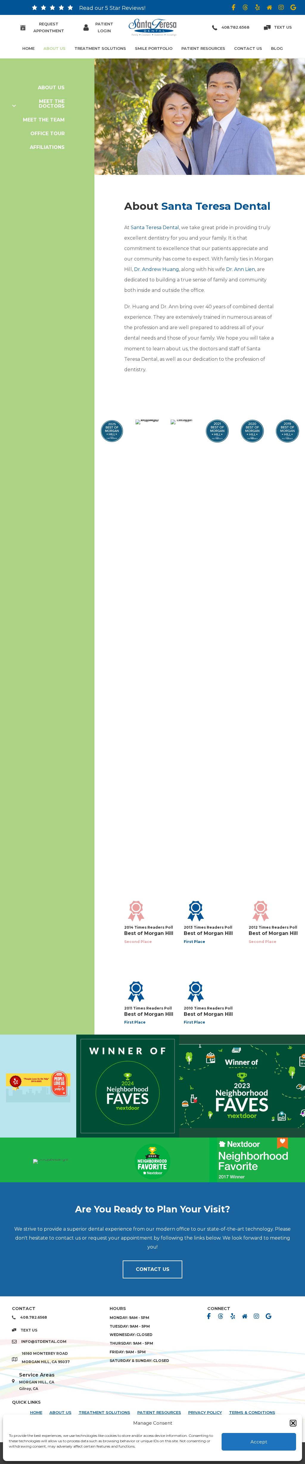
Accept (258, 1442)
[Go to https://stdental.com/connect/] (35, 8)
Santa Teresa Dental (155, 227)
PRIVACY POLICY (205, 1412)
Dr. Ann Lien (240, 269)
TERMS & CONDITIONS (252, 1412)
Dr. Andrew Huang (156, 269)
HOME (36, 1412)
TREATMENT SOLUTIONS (104, 1412)
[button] (293, 1423)
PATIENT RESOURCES (159, 1412)
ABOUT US (60, 1412)
